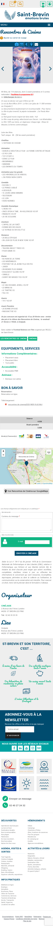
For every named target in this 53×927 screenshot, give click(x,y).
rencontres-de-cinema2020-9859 (25, 404)
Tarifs (26, 43)
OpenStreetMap (47, 483)
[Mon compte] (49, 3)
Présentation (21, 43)
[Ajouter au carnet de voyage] (1, 37)
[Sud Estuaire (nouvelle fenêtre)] (26, 766)
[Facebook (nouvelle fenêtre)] (14, 748)
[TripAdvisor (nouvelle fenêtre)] (38, 748)
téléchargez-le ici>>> (13, 97)
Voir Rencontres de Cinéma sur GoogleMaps (28, 491)
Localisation (31, 43)
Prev (2, 64)
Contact (36, 43)
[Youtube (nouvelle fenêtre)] (26, 748)
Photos (16, 43)
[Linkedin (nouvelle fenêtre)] (20, 748)
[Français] (3, 4)
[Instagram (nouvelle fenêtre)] (32, 748)
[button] (42, 3)
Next (49, 64)
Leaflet (38, 483)
